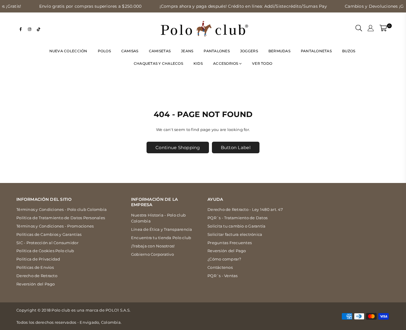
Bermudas (279, 51)
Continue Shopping (177, 147)
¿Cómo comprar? (224, 259)
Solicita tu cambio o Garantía (236, 226)
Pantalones (217, 51)
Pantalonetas (316, 51)
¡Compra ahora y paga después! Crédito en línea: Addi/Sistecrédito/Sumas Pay (235, 6)
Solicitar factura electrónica (234, 234)
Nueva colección (68, 51)
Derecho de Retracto (36, 275)
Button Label (236, 147)
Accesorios (226, 63)
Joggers (249, 51)
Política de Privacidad (38, 259)
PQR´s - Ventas (222, 275)
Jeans (187, 51)
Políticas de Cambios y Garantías (48, 234)
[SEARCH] (359, 28)
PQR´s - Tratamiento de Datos (237, 217)
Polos (104, 51)
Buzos (348, 51)
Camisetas (160, 51)
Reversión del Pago (35, 284)
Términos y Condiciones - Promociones (55, 226)
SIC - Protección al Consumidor (47, 242)
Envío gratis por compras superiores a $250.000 (82, 6)
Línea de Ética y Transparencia (161, 229)
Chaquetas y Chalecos (158, 63)
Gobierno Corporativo (152, 254)
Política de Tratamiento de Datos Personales (60, 217)
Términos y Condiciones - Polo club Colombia (61, 209)
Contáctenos (220, 267)
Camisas (130, 51)
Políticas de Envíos (35, 267)
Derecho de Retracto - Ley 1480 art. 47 (245, 209)
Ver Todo (262, 63)
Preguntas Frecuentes (229, 242)
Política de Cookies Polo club (45, 250)
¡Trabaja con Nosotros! (153, 246)
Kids (198, 63)
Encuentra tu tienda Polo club (161, 237)
